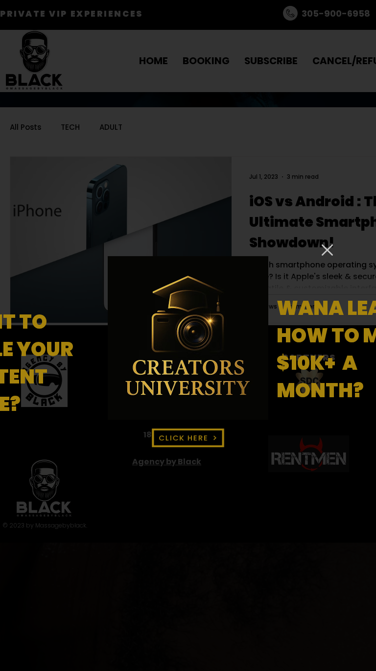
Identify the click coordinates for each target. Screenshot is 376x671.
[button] (327, 250)
